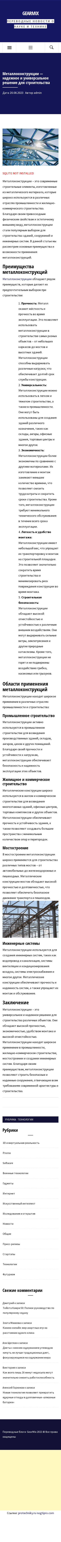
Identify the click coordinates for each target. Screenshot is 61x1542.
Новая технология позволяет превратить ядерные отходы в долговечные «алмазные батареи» (29, 1397)
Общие (7, 1233)
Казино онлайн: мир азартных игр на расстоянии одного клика (25, 1330)
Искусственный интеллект (19, 1203)
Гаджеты (8, 1183)
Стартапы (9, 1254)
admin (38, 93)
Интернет (9, 1193)
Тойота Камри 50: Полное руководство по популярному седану (28, 1310)
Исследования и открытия (19, 1213)
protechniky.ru (27, 1513)
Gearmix (30, 13)
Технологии (25, 1119)
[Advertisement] (30, 1480)
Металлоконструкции (17, 279)
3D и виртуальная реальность (21, 1142)
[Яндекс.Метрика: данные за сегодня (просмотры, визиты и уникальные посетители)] (37, 1518)
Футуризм (9, 1274)
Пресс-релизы (11, 1244)
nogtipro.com (45, 1513)
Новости (8, 1223)
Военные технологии (15, 1173)
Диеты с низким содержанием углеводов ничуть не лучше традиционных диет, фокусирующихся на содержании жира (28, 1352)
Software (8, 1163)
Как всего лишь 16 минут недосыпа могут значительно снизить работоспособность (28, 1375)
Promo (7, 1153)
